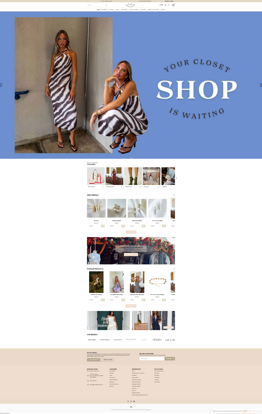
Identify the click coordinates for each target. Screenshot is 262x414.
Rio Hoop (96, 220)
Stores (171, 1)
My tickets (157, 375)
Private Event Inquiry (136, 379)
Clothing (111, 9)
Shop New (130, 232)
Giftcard (163, 9)
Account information (159, 371)
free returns (109, 1)
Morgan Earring (116, 220)
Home (98, 9)
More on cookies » (256, 411)
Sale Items (143, 9)
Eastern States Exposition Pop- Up (140, 395)
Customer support (136, 386)
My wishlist (157, 377)
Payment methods (136, 381)
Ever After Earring (137, 220)
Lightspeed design (140, 409)
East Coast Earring (157, 220)
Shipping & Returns (136, 384)
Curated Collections (153, 9)
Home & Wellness (133, 9)
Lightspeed (133, 409)
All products (157, 381)
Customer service (94, 359)
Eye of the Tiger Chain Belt (157, 294)
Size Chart (134, 388)
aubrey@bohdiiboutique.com (96, 384)
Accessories (124, 9)
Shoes (117, 9)
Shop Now (130, 305)
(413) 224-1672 (93, 380)
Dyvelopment (148, 409)
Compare (157, 379)
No (250, 411)
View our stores (107, 359)
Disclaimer (134, 375)
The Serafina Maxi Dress (116, 294)
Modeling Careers (136, 392)
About (133, 371)
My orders (157, 373)
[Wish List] (169, 5)
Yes (245, 411)
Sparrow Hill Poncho (96, 294)
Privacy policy (135, 377)
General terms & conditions (138, 373)
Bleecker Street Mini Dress (137, 294)
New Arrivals (104, 9)
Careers (134, 390)
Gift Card (167, 1)
